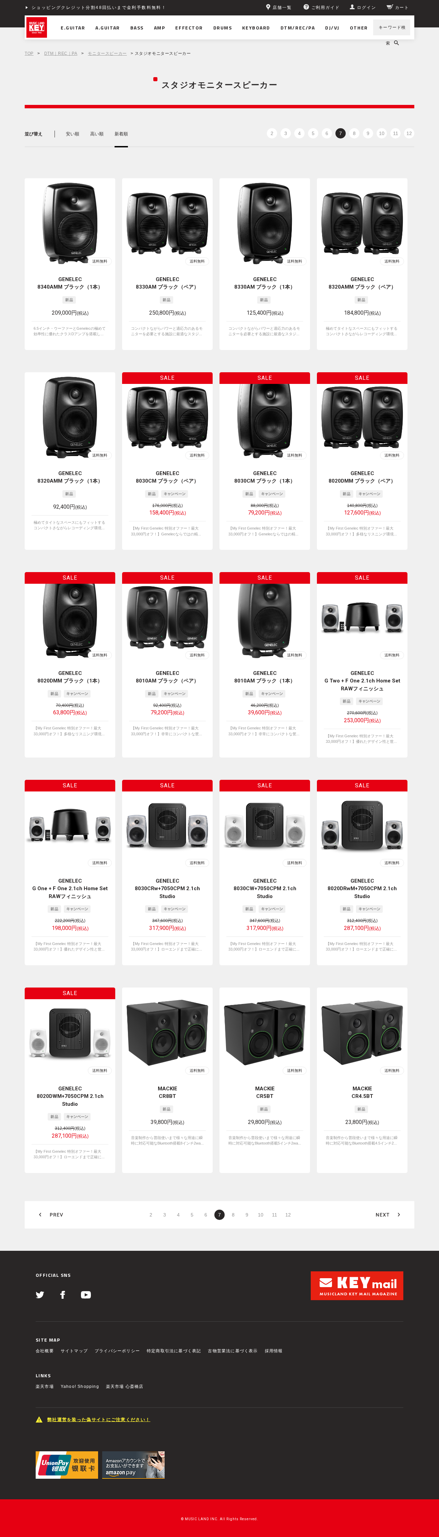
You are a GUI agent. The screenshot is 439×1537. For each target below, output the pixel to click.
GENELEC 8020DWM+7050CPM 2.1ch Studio (70, 1096)
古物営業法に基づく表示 (233, 1350)
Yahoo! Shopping (80, 1386)
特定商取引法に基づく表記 (174, 1350)
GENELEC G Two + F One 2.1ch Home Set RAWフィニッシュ (362, 681)
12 (409, 133)
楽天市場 (45, 1386)
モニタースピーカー (107, 53)
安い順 (72, 133)
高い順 (97, 133)
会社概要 (45, 1350)
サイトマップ (74, 1350)
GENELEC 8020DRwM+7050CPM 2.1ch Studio (362, 888)
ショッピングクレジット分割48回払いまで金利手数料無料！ (99, 7)
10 (381, 133)
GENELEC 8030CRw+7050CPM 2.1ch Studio (167, 888)
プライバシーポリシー (117, 1350)
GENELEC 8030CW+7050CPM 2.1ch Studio (265, 888)
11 (395, 133)
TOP (29, 53)
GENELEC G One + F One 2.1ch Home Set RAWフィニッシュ (70, 888)
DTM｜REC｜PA (61, 53)
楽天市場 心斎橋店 (125, 1386)
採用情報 (274, 1350)
